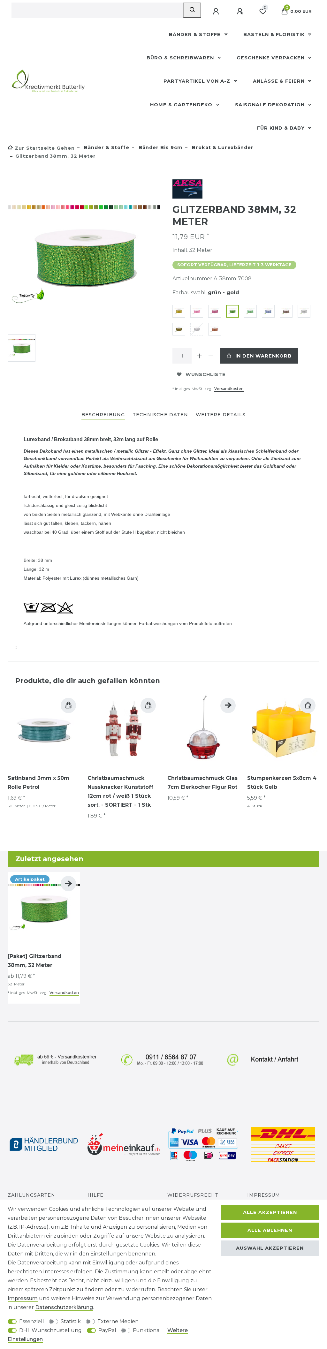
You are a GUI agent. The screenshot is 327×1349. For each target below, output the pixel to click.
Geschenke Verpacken (271, 58)
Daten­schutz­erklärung (64, 1307)
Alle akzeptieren (270, 1212)
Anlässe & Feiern (279, 81)
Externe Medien (118, 1321)
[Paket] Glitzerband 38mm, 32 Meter (35, 960)
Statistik (71, 1321)
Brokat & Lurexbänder (222, 147)
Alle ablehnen (269, 1230)
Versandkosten (229, 388)
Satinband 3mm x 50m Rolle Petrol (38, 782)
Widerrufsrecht (192, 1195)
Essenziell (31, 1321)
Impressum (263, 1195)
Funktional (147, 1330)
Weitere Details (221, 415)
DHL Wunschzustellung (50, 1330)
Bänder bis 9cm (160, 147)
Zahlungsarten (31, 1195)
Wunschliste (206, 374)
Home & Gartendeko (182, 105)
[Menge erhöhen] (199, 356)
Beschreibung (103, 415)
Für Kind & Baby (281, 128)
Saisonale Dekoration (270, 105)
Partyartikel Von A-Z (198, 81)
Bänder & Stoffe (195, 34)
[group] (44, 730)
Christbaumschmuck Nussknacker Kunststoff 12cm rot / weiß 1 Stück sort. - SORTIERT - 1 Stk (120, 791)
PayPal (107, 1330)
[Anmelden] (216, 11)
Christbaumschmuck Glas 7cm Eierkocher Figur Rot (202, 782)
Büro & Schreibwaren (181, 58)
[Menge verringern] (211, 356)
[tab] (103, 415)
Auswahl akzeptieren (270, 1248)
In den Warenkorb (263, 356)
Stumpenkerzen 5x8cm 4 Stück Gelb (281, 782)
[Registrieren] (240, 11)
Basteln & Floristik (274, 34)
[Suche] (192, 10)
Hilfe (95, 1195)
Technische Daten (160, 415)
